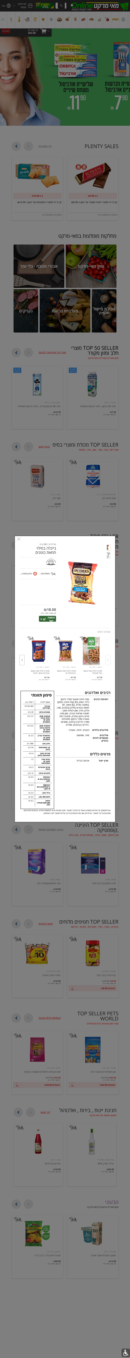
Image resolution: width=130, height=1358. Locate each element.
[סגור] (18, 539)
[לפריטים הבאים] (22, 660)
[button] (109, 548)
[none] (91, 656)
